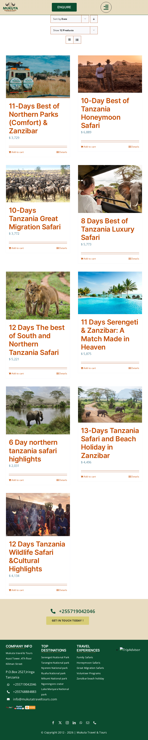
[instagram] (67, 722)
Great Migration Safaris (90, 668)
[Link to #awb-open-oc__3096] (106, 7)
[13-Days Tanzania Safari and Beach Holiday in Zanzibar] (110, 404)
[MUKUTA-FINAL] (10, 4)
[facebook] (53, 722)
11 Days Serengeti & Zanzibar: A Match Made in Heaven (109, 334)
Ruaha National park (53, 673)
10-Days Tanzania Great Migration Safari (35, 218)
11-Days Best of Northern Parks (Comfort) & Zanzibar (34, 118)
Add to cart (18, 152)
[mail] (87, 722)
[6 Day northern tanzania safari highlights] (38, 410)
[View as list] (77, 39)
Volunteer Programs (89, 673)
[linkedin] (74, 722)
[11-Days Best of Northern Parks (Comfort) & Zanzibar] (38, 76)
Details (63, 152)
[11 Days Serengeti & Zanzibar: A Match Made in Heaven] (110, 293)
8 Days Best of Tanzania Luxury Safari (108, 229)
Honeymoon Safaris (88, 662)
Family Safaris (85, 657)
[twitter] (60, 722)
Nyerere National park (54, 668)
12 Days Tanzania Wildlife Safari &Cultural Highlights (37, 556)
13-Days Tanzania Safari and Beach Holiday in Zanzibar (110, 443)
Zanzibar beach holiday (90, 678)
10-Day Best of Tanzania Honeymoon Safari (105, 113)
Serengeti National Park (55, 657)
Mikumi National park (54, 678)
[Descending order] (94, 19)
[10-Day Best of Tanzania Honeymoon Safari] (110, 74)
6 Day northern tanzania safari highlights (33, 450)
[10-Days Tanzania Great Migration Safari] (38, 183)
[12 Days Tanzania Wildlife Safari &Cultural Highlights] (38, 514)
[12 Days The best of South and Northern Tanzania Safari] (38, 296)
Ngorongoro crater (52, 684)
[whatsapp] (81, 722)
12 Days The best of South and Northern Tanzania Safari (37, 340)
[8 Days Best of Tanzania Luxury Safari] (110, 189)
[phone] (94, 722)
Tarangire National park (55, 662)
